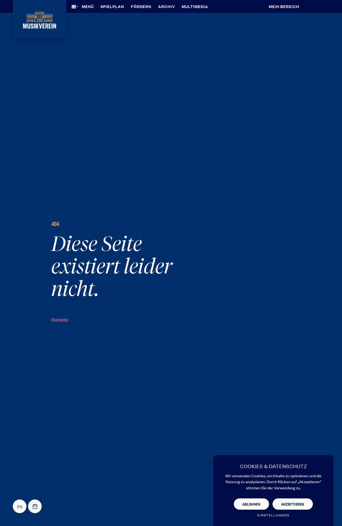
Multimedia (195, 6)
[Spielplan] (35, 506)
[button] (84, 6)
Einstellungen (273, 515)
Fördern (141, 6)
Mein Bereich (284, 6)
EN (19, 506)
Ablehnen (251, 504)
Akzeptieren (292, 504)
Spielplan (112, 6)
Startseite (59, 319)
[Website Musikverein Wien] (39, 18)
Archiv (166, 6)
